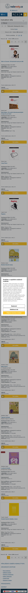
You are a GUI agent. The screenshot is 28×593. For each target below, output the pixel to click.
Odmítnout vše (14, 309)
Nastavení (14, 306)
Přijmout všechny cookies (14, 313)
